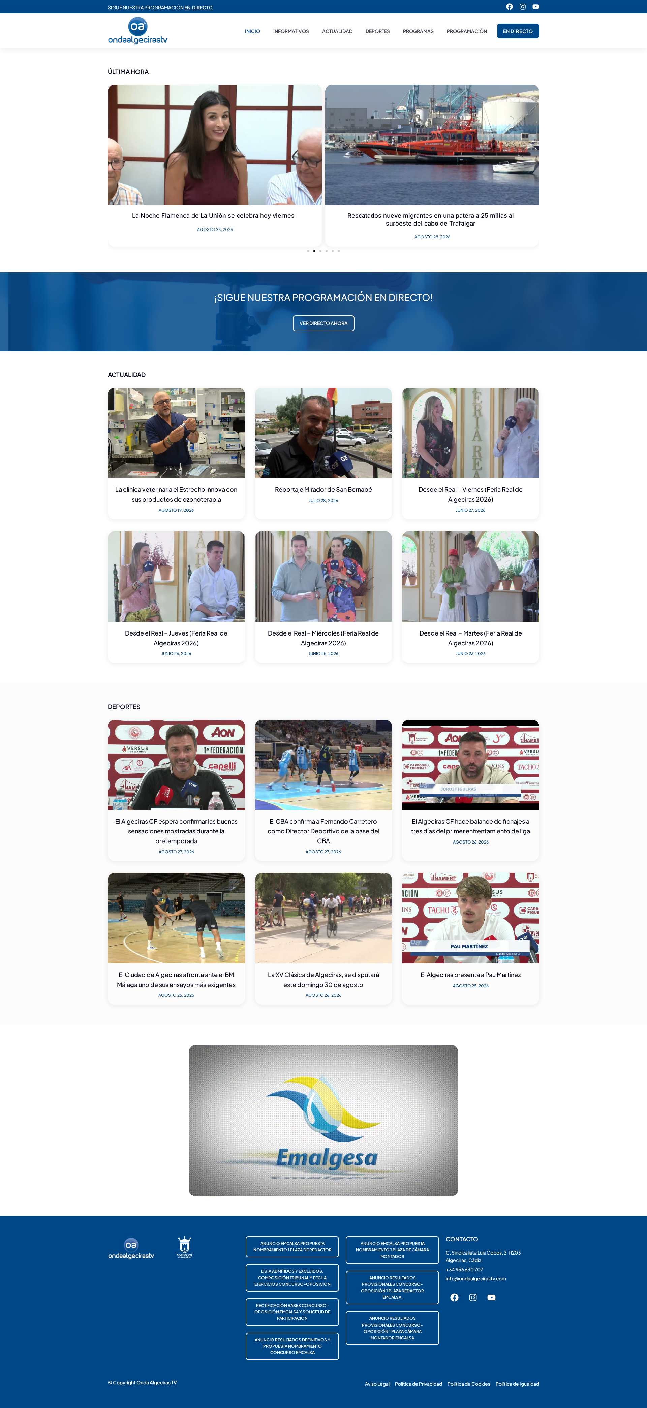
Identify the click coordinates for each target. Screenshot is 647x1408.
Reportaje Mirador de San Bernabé (323, 489)
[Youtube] (535, 6)
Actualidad (337, 31)
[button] (308, 251)
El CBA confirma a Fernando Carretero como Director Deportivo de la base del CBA (323, 831)
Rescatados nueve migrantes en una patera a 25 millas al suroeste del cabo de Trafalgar (430, 219)
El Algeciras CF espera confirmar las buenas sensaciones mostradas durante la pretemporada (176, 831)
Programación (467, 31)
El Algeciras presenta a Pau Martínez (471, 974)
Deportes (378, 31)
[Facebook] (509, 6)
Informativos (291, 31)
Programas (418, 31)
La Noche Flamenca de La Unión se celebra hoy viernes (213, 215)
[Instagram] (522, 6)
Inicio (252, 31)
